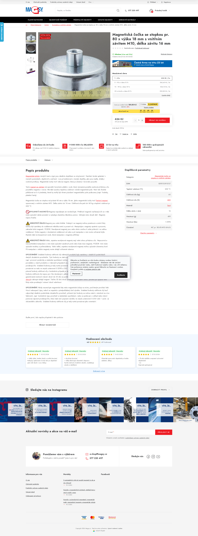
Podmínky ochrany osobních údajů (61, 2)
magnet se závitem (37, 187)
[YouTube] (158, 456)
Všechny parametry (147, 233)
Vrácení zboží (80, 2)
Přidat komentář (47, 325)
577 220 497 (133, 11)
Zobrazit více (99, 371)
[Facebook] (148, 456)
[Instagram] (153, 456)
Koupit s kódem (149, 107)
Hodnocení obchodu (99, 339)
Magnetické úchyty (33, 176)
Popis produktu (31, 160)
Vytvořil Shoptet (100, 531)
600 (169, 200)
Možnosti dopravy (166, 54)
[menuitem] (36, 20)
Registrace (167, 2)
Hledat (118, 10)
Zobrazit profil (159, 390)
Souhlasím (121, 275)
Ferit (169, 205)
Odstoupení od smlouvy (33, 496)
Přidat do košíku (157, 120)
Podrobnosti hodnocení (142, 48)
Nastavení (76, 273)
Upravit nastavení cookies (115, 528)
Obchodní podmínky (40, 2)
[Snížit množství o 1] (135, 120)
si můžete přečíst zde (92, 269)
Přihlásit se (164, 432)
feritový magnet (102, 200)
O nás (28, 2)
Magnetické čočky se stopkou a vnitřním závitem (161, 177)
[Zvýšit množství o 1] (142, 120)
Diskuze (48, 160)
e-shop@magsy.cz (98, 454)
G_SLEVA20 (152, 104)
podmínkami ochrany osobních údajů (137, 438)
